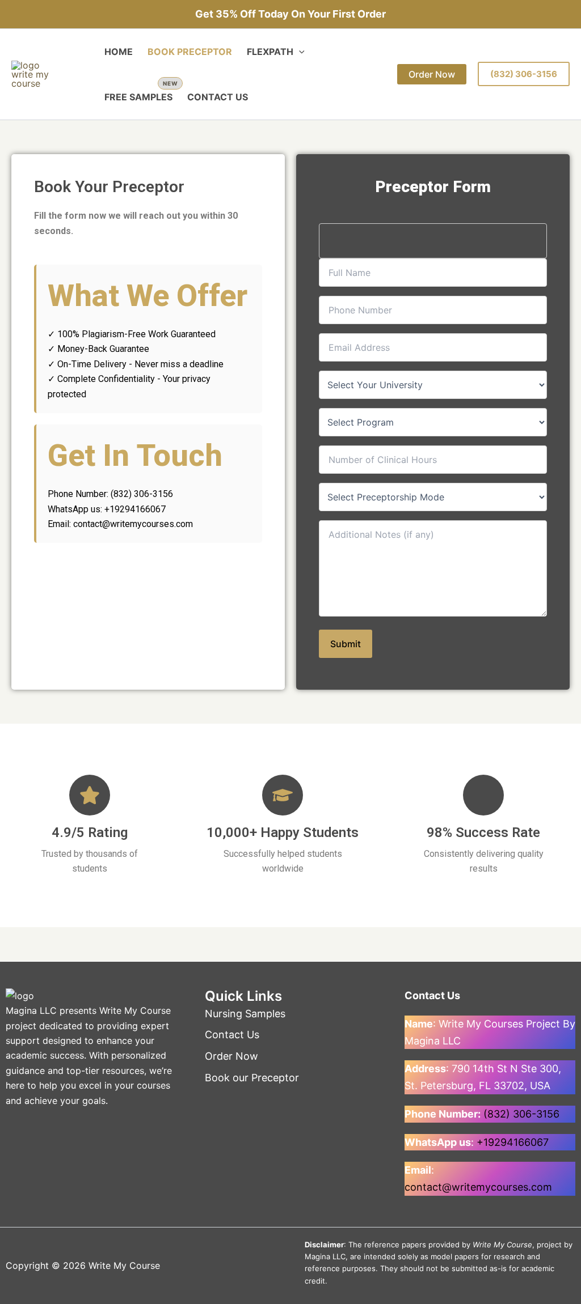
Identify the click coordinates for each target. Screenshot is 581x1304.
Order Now (231, 1056)
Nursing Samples (245, 1014)
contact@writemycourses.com (478, 1187)
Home (118, 51)
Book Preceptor (190, 51)
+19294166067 (513, 1142)
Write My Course (135, 1010)
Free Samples (138, 97)
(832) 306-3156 (523, 74)
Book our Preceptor (252, 1078)
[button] (299, 51)
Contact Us (217, 97)
